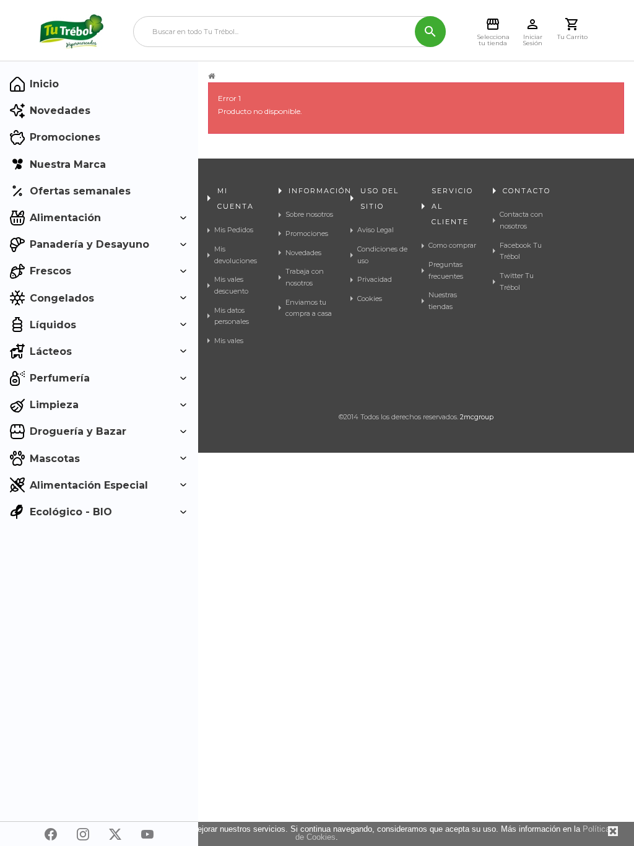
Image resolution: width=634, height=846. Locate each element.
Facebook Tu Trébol (521, 251)
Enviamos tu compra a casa (308, 308)
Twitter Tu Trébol (517, 281)
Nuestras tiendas (442, 300)
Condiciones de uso (382, 255)
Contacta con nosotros (521, 220)
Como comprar (452, 245)
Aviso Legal (375, 229)
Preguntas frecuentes (445, 270)
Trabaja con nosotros (304, 277)
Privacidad (374, 279)
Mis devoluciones (235, 255)
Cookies (369, 298)
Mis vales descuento (231, 285)
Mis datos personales (231, 316)
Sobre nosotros (309, 214)
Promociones (306, 233)
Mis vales (228, 340)
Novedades (303, 252)
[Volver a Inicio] (211, 76)
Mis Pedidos (233, 229)
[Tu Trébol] (71, 31)
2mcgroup (476, 416)
